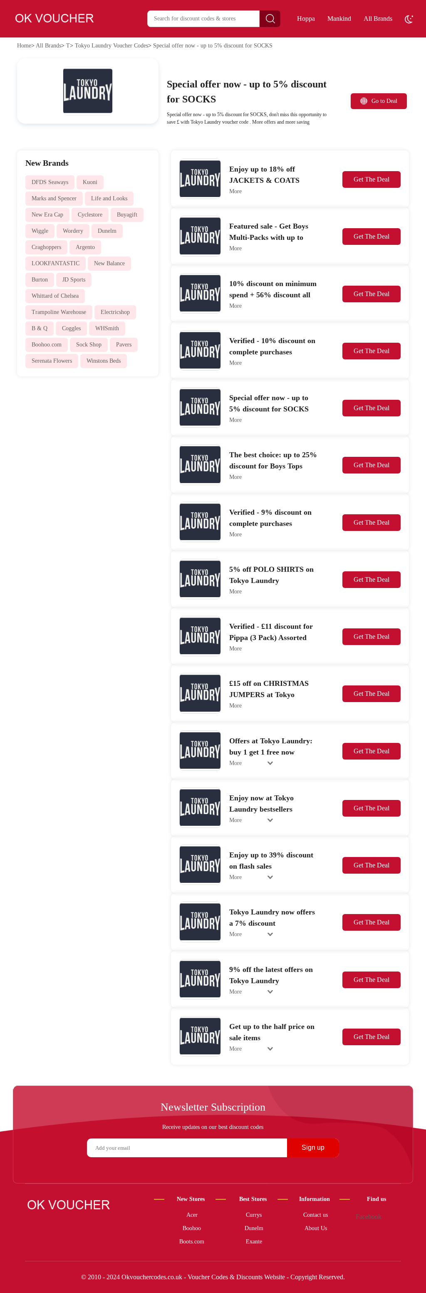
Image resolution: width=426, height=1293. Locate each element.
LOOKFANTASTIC (55, 263)
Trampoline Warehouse (59, 312)
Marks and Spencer (54, 198)
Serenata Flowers (52, 361)
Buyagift (127, 215)
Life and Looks (109, 198)
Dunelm (107, 231)
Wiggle (40, 231)
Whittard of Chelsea (55, 296)
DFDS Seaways (50, 182)
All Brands (378, 18)
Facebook (368, 1216)
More (235, 191)
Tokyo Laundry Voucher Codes (111, 45)
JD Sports (73, 280)
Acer (192, 1215)
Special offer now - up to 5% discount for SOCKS (212, 45)
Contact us (315, 1215)
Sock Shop (89, 344)
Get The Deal (371, 179)
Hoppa (306, 18)
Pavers (123, 344)
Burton (40, 280)
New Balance (109, 263)
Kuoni (90, 182)
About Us (316, 1228)
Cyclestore (90, 215)
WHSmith (107, 328)
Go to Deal (384, 101)
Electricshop (115, 312)
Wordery (73, 231)
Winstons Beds (104, 361)
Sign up (313, 1147)
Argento (85, 247)
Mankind (339, 18)
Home (24, 45)
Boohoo (192, 1228)
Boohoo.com (47, 344)
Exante (254, 1241)
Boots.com (191, 1241)
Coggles (71, 328)
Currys (254, 1215)
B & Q (39, 328)
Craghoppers (46, 247)
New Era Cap (47, 215)
